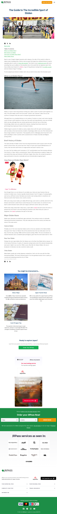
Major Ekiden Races (9, 56)
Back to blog (7, 46)
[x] (7, 43)
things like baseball (23, 63)
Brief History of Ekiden (10, 52)
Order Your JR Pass (47, 2)
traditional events (42, 63)
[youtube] (34, 509)
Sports (14, 259)
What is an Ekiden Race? (10, 51)
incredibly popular (47, 67)
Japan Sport (6, 259)
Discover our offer (29, 401)
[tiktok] (27, 509)
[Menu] (54, 2)
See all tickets (37, 426)
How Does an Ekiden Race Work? (12, 54)
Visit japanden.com (47, 478)
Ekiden (11, 259)
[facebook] (5, 43)
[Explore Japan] (6, 2)
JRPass (24, 512)
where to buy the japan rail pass (29, 411)
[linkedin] (10, 43)
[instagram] (31, 509)
